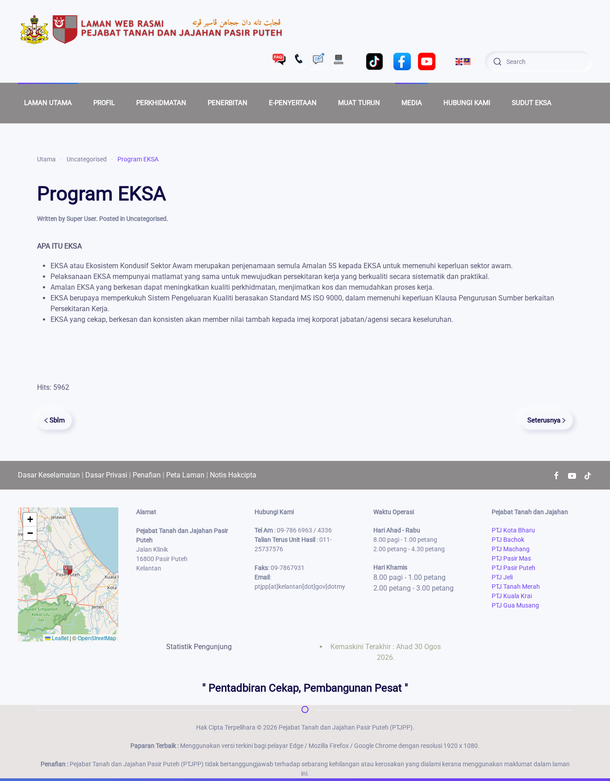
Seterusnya (543, 420)
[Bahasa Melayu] (468, 61)
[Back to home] (152, 29)
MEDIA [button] (411, 103)
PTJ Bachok (508, 539)
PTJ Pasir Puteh (513, 567)
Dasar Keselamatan (49, 475)
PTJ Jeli (502, 577)
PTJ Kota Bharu (513, 530)
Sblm (57, 420)
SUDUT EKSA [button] (532, 103)
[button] (67, 570)
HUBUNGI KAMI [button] (466, 103)
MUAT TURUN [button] (359, 103)
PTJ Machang (511, 549)
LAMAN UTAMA (48, 103)
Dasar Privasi (106, 475)
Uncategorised (146, 218)
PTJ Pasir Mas (511, 558)
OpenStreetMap (97, 638)
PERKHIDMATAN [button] (161, 103)
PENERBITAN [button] (227, 103)
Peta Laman (185, 475)
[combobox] (538, 61)
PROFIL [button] (104, 103)
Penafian (147, 475)
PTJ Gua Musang (515, 605)
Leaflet (59, 638)
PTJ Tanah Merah (516, 586)
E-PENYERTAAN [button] (293, 103)
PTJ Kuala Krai (512, 595)
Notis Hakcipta (233, 475)
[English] (459, 61)
